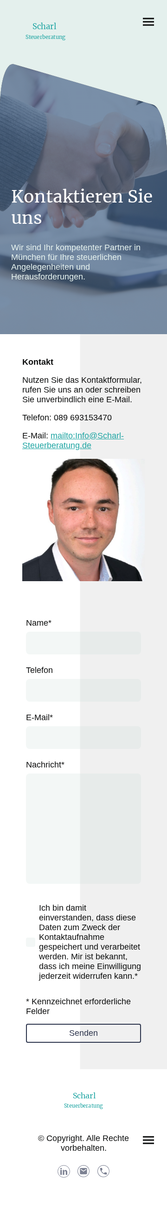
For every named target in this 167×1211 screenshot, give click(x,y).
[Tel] (103, 1171)
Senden (83, 1033)
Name (38, 623)
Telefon (39, 670)
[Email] (83, 1171)
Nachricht (45, 764)
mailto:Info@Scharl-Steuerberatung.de (73, 440)
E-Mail (39, 717)
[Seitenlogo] (45, 45)
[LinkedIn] (64, 1171)
